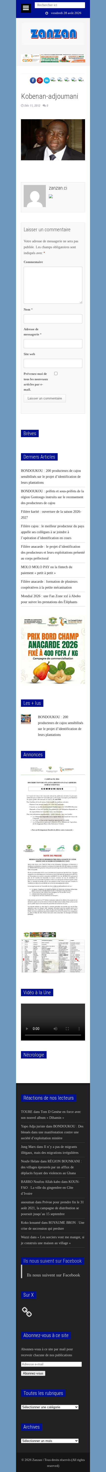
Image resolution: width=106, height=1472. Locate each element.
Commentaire (33, 262)
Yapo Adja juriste (33, 1126)
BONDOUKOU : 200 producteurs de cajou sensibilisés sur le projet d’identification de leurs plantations (51, 476)
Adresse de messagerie (33, 331)
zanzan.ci (58, 188)
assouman (27, 1202)
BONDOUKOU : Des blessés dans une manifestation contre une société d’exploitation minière (52, 1132)
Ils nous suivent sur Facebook (52, 1261)
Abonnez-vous (33, 1373)
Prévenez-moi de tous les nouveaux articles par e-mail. (36, 381)
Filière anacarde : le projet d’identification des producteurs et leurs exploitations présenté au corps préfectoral (53, 552)
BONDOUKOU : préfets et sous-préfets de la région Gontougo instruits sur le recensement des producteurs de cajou (52, 497)
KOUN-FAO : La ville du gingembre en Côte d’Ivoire (50, 1187)
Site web (29, 354)
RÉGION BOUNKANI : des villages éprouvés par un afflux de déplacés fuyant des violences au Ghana (51, 1167)
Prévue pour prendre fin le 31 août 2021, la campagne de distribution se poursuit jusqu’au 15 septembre (52, 1208)
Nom (28, 309)
